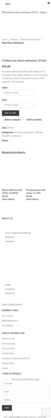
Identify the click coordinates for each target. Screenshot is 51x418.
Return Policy (8, 363)
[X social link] (13, 140)
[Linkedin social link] (19, 140)
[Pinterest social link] (16, 140)
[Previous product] (3, 48)
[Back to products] (6, 48)
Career (5, 368)
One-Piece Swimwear (13, 43)
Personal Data (8, 343)
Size (4, 100)
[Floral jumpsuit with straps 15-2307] (37, 172)
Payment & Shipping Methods (16, 358)
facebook (9, 237)
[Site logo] (25, 4)
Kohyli (8, 285)
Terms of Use (8, 338)
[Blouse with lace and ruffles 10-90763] (13, 172)
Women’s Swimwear (30, 39)
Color (4, 87)
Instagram (10, 241)
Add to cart (10, 113)
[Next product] (9, 48)
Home (5, 39)
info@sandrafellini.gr (21, 233)
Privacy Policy (8, 348)
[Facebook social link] (10, 140)
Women (14, 39)
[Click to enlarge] (7, 9)
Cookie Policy (8, 353)
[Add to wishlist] (21, 160)
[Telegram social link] (22, 140)
